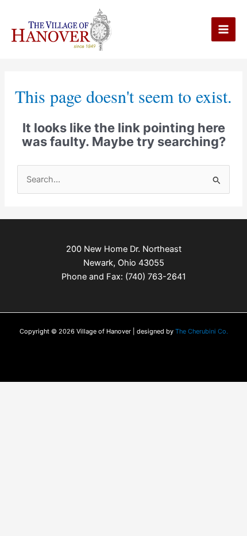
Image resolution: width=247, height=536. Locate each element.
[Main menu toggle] (223, 29)
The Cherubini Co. (201, 331)
